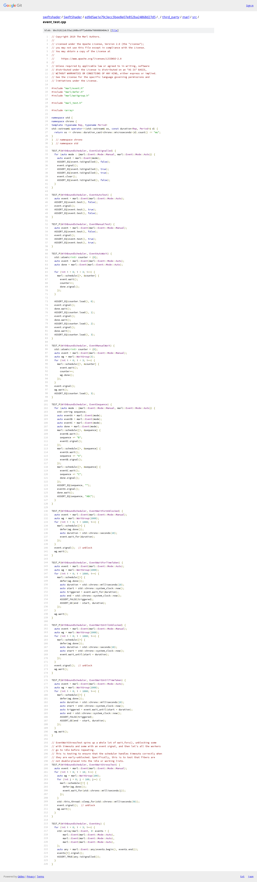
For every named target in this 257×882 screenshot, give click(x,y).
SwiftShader (73, 17)
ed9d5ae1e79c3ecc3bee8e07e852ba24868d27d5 (120, 17)
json (251, 876)
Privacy (31, 876)
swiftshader (52, 17)
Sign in (250, 5)
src (194, 17)
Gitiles (21, 876)
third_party (170, 17)
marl (185, 17)
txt (242, 876)
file (114, 30)
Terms (40, 876)
